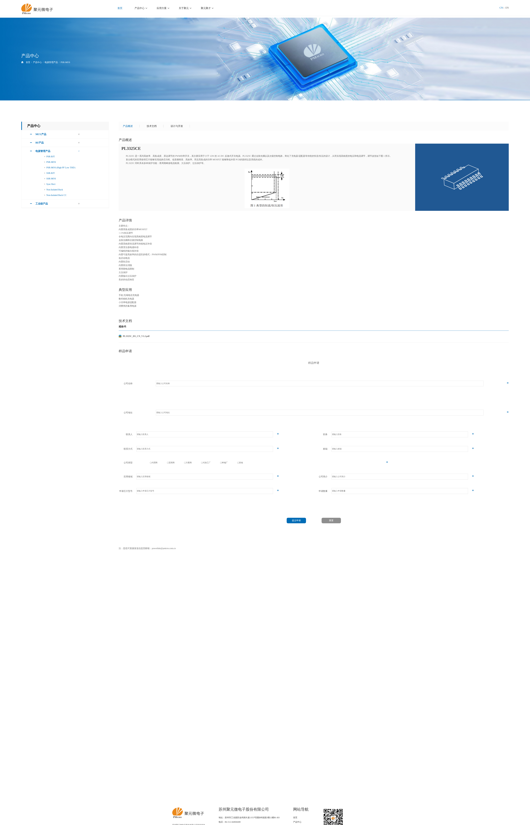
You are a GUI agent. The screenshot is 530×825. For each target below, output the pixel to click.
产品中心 (140, 8)
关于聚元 (184, 8)
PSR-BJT (50, 156)
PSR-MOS (65, 62)
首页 (119, 8)
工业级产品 (41, 203)
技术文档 (152, 126)
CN (501, 7)
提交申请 (296, 520)
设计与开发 (177, 126)
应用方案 (162, 8)
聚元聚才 (206, 8)
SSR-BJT (50, 173)
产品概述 (128, 126)
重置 (331, 520)
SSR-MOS (51, 178)
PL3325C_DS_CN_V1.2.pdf (136, 336)
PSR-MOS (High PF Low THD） (61, 167)
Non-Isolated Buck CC (56, 195)
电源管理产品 (51, 62)
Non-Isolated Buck (54, 189)
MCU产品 (40, 134)
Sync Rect (50, 184)
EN (507, 7)
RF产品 (39, 142)
